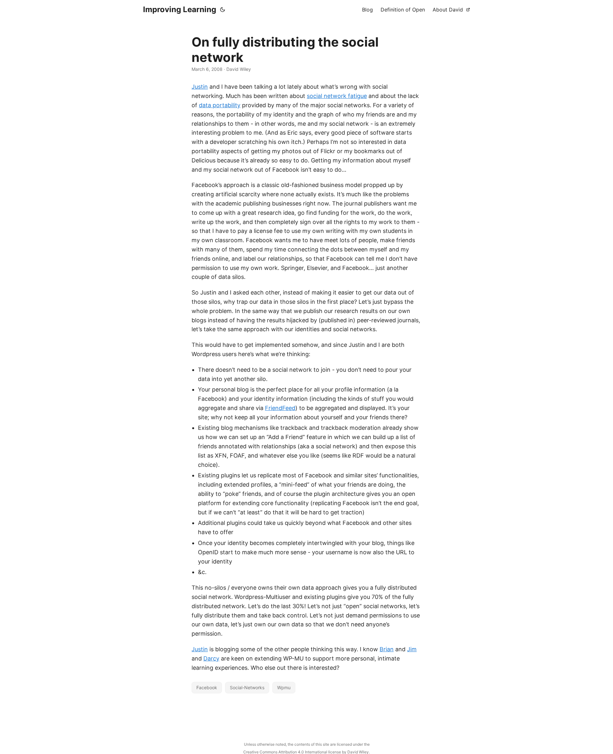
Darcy (211, 658)
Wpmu (284, 687)
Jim (412, 649)
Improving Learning (179, 9)
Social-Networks (247, 687)
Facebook (206, 687)
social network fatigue (337, 96)
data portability (219, 105)
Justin (200, 86)
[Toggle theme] (222, 9)
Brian (387, 649)
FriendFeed (280, 408)
